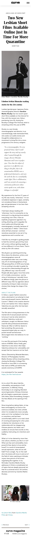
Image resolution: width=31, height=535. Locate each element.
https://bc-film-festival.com (11, 374)
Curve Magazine (15, 530)
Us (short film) (7, 513)
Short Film (15, 46)
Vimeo (10, 515)
